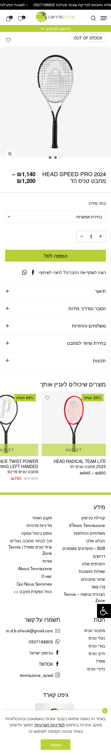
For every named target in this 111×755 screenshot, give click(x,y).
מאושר (55, 744)
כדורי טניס (96, 669)
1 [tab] (61, 157)
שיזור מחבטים (93, 579)
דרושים (99, 556)
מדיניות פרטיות (39, 525)
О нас (46, 576)
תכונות (99, 360)
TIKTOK (46, 664)
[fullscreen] (10, 154)
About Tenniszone (35, 568)
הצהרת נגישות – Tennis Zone (84, 597)
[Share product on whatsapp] (24, 272)
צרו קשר (98, 586)
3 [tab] (50, 157)
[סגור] (105, 711)
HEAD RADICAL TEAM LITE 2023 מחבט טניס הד (80, 463)
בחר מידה (97, 203)
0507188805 (41, 641)
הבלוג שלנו (95, 540)
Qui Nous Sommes (34, 584)
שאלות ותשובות (92, 571)
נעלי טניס (97, 638)
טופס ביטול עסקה (36, 533)
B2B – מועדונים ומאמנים (84, 548)
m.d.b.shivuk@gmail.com (29, 630)
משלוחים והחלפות (89, 533)
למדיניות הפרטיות (49, 724)
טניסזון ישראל (41, 653)
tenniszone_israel (36, 675)
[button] (104, 611)
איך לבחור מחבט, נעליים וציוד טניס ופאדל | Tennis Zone (30, 546)
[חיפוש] (93, 18)
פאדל (100, 661)
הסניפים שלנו (93, 563)
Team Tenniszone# (87, 525)
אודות (47, 561)
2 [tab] (55, 157)
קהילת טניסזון (93, 517)
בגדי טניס (97, 646)
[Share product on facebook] (33, 272)
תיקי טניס (97, 653)
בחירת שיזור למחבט (86, 343)
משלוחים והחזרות (89, 325)
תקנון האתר (42, 517)
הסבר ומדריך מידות (87, 308)
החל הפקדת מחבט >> (32, 591)
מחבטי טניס (94, 630)
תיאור (100, 291)
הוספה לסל (55, 255)
